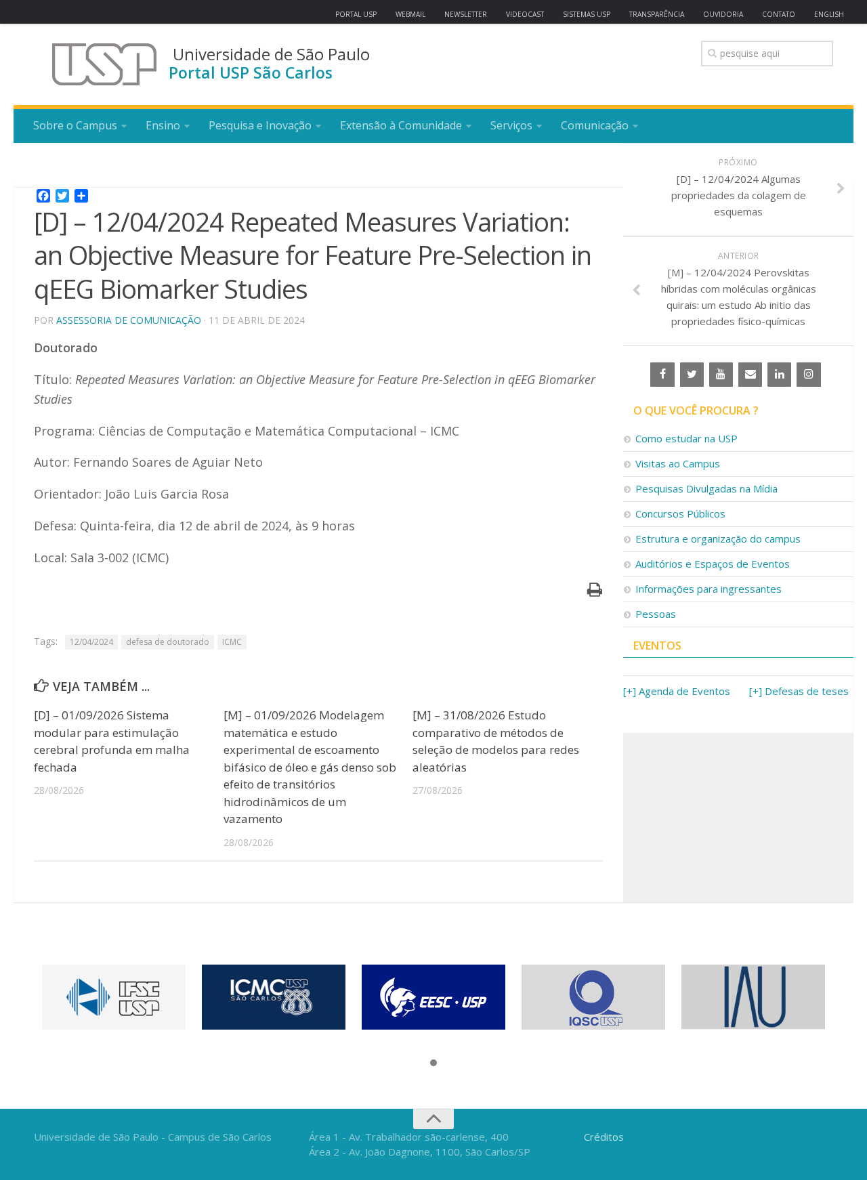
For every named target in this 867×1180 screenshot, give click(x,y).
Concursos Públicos (680, 513)
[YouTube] (721, 374)
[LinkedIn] (779, 374)
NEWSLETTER (465, 14)
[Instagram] (808, 374)
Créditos (604, 1136)
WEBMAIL (410, 14)
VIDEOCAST (525, 14)
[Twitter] (692, 374)
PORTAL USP (356, 14)
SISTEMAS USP (586, 14)
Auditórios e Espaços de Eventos (712, 563)
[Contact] (750, 374)
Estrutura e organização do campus (718, 538)
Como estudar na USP (686, 438)
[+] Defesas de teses (799, 691)
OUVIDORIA (723, 14)
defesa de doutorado (167, 642)
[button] (433, 1063)
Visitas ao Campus (677, 463)
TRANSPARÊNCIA (656, 14)
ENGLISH (829, 14)
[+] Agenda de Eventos (676, 691)
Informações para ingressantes (708, 588)
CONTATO (778, 14)
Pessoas (655, 613)
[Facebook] (662, 374)
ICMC (232, 642)
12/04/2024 (91, 642)
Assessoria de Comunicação (128, 320)
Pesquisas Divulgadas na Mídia (706, 488)
